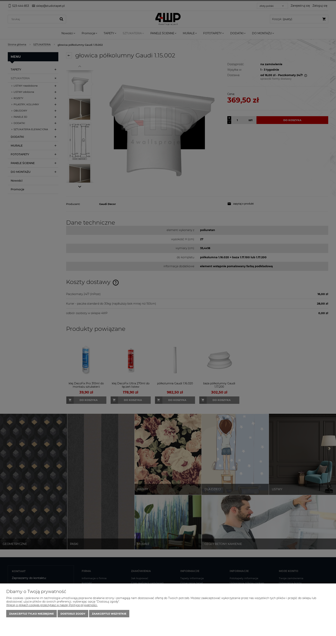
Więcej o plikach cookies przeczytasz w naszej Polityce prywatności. (52, 605)
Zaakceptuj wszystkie (109, 613)
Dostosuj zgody (72, 613)
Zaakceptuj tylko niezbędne (31, 613)
